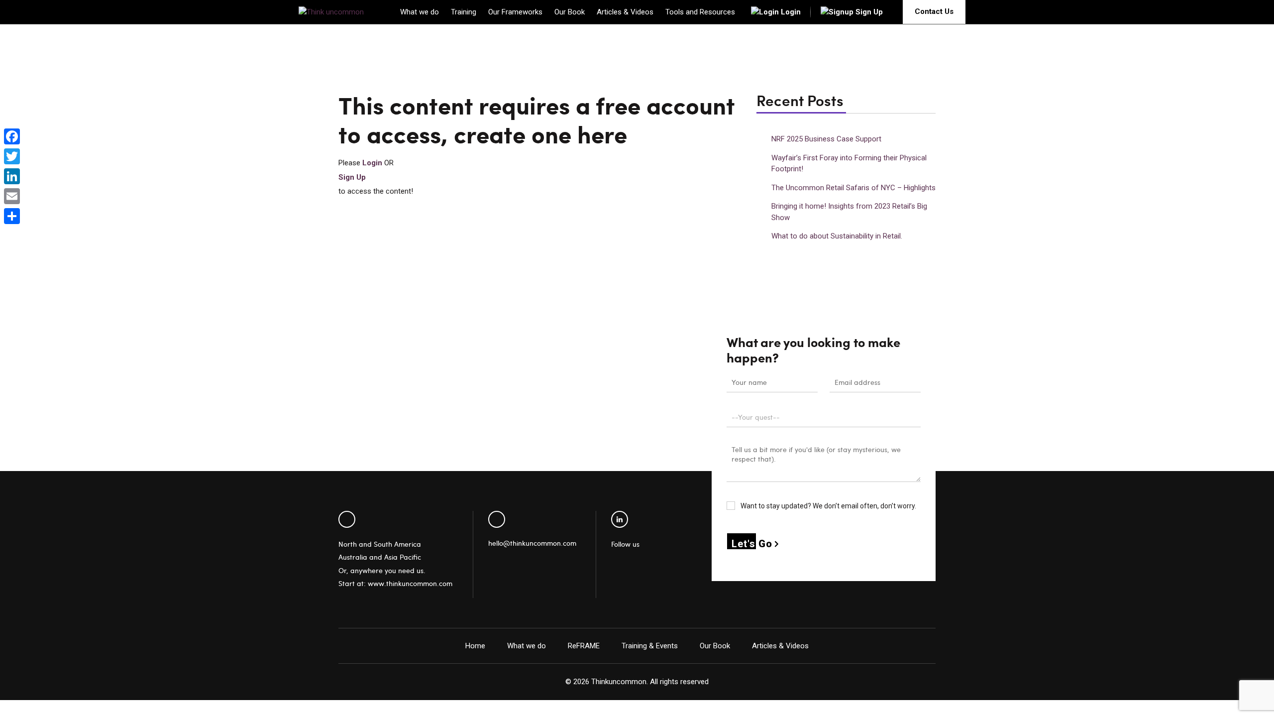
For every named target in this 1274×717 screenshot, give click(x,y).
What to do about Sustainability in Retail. (836, 236)
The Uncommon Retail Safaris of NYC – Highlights (853, 187)
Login (791, 11)
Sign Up (869, 11)
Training (463, 11)
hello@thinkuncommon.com (532, 543)
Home (475, 645)
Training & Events (650, 645)
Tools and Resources (700, 11)
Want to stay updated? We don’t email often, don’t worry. (827, 506)
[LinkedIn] (12, 176)
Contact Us (934, 11)
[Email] (12, 196)
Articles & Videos (625, 11)
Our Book (569, 11)
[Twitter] (12, 156)
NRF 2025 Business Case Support (826, 138)
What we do (419, 11)
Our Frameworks (515, 11)
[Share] (12, 216)
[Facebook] (12, 136)
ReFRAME (584, 645)
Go (752, 544)
